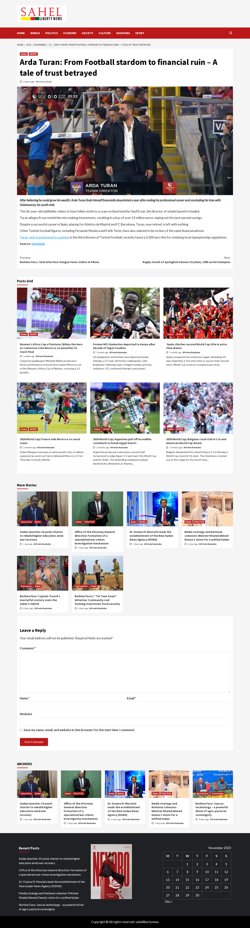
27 (168, 895)
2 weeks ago (29, 356)
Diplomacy (26, 586)
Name (25, 698)
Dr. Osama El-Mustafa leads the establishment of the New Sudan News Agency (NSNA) (151, 535)
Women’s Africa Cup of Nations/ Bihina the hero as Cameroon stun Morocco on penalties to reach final (51, 348)
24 (207, 887)
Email (131, 698)
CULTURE (105, 33)
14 (177, 880)
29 (187, 895)
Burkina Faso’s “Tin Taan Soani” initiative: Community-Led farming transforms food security (97, 600)
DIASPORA (123, 33)
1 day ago (28, 544)
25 (216, 887)
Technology (217, 793)
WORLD (35, 33)
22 (187, 887)
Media (143, 521)
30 (197, 895)
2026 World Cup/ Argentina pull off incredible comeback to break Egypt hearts (122, 441)
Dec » (168, 901)
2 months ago (29, 447)
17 (207, 880)
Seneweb (38, 244)
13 (168, 880)
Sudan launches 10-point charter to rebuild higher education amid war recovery (41, 535)
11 (216, 872)
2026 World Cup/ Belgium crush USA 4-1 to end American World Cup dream (196, 441)
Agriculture (82, 586)
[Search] (230, 32)
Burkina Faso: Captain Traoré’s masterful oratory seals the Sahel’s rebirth (40, 600)
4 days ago (28, 608)
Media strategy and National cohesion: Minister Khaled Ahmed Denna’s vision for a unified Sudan (206, 535)
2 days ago (83, 547)
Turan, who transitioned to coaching (44, 237)
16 (197, 880)
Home (24, 54)
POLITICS (51, 33)
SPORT (139, 33)
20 (168, 887)
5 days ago (83, 608)
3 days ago (193, 544)
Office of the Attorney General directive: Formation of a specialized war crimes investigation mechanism (95, 537)
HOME (21, 33)
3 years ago (29, 81)
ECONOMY (69, 33)
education (26, 521)
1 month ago (102, 352)
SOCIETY (87, 33)
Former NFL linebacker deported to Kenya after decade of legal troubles (124, 346)
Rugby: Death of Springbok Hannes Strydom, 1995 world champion (186, 260)
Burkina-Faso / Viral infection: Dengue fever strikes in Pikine (59, 260)
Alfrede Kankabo (44, 81)
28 (177, 895)
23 (197, 887)
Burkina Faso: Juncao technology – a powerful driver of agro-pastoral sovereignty (211, 809)
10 (207, 872)
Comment (28, 648)
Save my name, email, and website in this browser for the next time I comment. (79, 730)
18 (216, 880)
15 (187, 880)
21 (177, 887)
